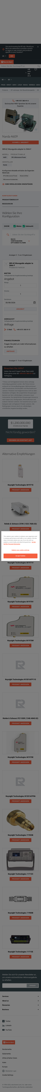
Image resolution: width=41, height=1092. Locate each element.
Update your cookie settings (20, 550)
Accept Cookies (20, 556)
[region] (20, 546)
